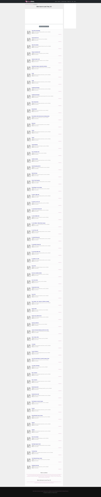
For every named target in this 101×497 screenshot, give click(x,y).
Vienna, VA (56, 476)
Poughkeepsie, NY (29, 476)
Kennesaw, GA (53, 475)
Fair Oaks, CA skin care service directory (35, 474)
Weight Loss (69, 1)
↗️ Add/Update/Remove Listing (44, 26)
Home (56, 1)
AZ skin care (28, 474)
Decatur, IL (57, 475)
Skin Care (59, 1)
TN (46, 476)
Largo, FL (49, 475)
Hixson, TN (44, 476)
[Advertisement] (44, 16)
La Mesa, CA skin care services (45, 474)
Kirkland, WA (59, 476)
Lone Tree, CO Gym (42, 482)
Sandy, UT (53, 476)
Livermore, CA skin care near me (53, 474)
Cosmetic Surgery (64, 1)
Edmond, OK (33, 476)
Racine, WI (44, 477)
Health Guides (47, 477)
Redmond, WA (40, 477)
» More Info (59, 34)
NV (59, 475)
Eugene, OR (36, 476)
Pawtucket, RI (40, 476)
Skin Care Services (30, 4)
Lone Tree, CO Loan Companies (49, 482)
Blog (72, 1)
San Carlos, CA (42, 475)
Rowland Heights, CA (37, 475)
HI (55, 475)
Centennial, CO (46, 475)
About (75, 1)
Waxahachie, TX (49, 476)
